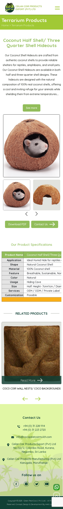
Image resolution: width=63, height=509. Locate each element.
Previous (26, 214)
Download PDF (17, 224)
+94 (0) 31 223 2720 (34, 429)
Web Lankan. (50, 504)
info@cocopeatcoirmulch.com (34, 437)
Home (5, 25)
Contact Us (41, 224)
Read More (28, 380)
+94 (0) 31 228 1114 (34, 426)
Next (37, 214)
